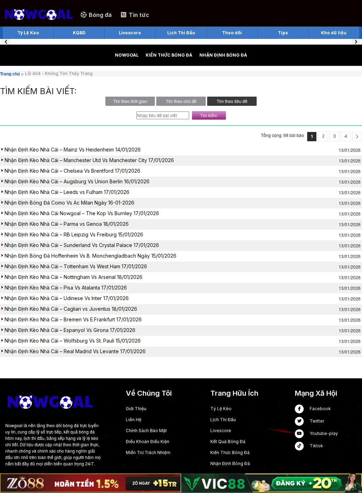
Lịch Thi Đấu (223, 419)
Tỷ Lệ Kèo (221, 408)
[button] (6, 42)
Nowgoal (127, 55)
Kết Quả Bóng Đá (227, 441)
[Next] (357, 137)
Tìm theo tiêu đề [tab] (232, 101)
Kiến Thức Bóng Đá (230, 452)
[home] (38, 14)
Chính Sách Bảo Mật (146, 430)
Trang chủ (10, 73)
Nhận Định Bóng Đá (223, 55)
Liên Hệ (133, 419)
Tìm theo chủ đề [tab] (181, 101)
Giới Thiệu (136, 408)
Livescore (220, 430)
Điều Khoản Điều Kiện (147, 441)
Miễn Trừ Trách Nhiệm (148, 452)
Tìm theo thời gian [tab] (130, 101)
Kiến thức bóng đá (169, 55)
